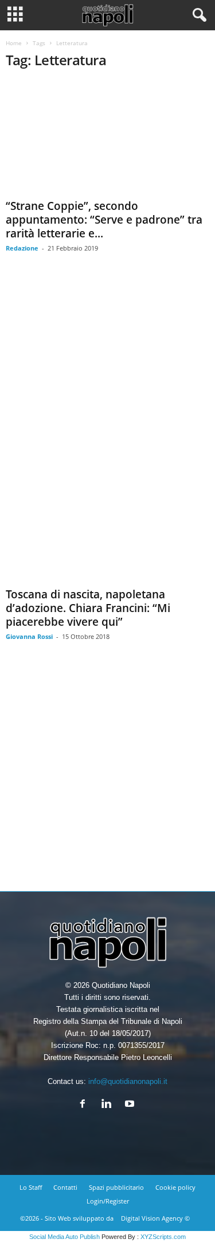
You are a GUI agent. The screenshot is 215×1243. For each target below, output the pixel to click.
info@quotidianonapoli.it (127, 1081)
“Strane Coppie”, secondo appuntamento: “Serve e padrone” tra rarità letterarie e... (104, 219)
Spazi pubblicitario (116, 1187)
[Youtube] (131, 1105)
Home (14, 43)
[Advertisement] (107, 775)
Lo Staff (30, 1187)
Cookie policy (175, 1187)
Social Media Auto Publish (64, 1236)
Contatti (65, 1187)
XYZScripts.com (163, 1236)
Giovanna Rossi (29, 636)
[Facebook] (85, 1105)
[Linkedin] (108, 1105)
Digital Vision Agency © (155, 1218)
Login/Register (108, 1201)
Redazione (22, 248)
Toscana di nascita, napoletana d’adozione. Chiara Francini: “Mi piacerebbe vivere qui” (88, 608)
